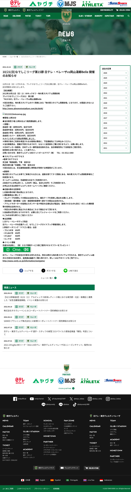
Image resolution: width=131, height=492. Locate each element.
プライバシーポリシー (42, 489)
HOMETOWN (109, 16)
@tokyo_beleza (79, 399)
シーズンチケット (8, 448)
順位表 (4, 438)
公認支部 (25, 444)
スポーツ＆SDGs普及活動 (50, 428)
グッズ (66, 428)
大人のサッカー (47, 426)
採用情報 (56, 489)
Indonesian (108, 480)
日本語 (27, 480)
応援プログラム (68, 433)
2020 (105, 103)
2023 (105, 88)
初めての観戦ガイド (8, 440)
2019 (105, 108)
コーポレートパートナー (50, 445)
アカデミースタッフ (29, 457)
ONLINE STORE (124, 10)
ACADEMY (98, 16)
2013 (105, 138)
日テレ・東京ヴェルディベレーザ (106, 416)
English (42, 480)
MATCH (28, 16)
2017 (105, 118)
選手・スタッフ (27, 424)
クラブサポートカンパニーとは (52, 450)
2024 (105, 83)
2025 (105, 78)
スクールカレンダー (49, 431)
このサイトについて (24, 489)
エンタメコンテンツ (69, 431)
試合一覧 (5, 435)
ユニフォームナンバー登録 (30, 426)
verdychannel (39, 399)
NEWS (6, 16)
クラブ (19, 67)
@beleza (66, 404)
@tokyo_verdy (97, 399)
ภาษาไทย (91, 480)
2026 (105, 73)
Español (58, 480)
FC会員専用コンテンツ (70, 426)
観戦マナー (26, 439)
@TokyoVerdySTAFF (59, 399)
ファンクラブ (68, 424)
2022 (105, 93)
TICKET (38, 16)
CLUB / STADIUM (85, 16)
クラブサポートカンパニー (51, 452)
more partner (65, 388)
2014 (105, 133)
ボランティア (27, 442)
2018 (105, 113)
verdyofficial (22, 399)
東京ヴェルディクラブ (35, 10)
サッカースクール (48, 424)
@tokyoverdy (50, 404)
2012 (105, 143)
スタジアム (26, 437)
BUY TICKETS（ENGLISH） (10, 460)
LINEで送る (73, 270)
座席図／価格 (93, 448)
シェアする (28, 270)
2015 (105, 128)
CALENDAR (17, 16)
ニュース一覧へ (47, 278)
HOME (5, 57)
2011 (105, 148)
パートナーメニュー (49, 447)
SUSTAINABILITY (106, 10)
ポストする (51, 270)
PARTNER (120, 16)
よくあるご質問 (8, 489)
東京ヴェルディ (14, 10)
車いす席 (5, 455)
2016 (105, 123)
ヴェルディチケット (71, 468)
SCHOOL (47, 421)
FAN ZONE (69, 421)
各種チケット (6, 458)
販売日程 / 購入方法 (8, 453)
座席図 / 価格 (6, 451)
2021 (105, 98)
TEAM (48, 16)
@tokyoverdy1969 (83, 404)
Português (74, 480)
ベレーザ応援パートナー (117, 462)
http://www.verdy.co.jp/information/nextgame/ (24, 260)
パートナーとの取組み (49, 454)
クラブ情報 (26, 435)
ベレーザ (32, 67)
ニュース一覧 (14, 57)
